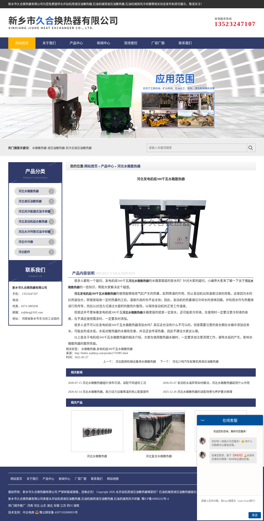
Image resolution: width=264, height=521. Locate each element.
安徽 (56, 505)
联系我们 (97, 478)
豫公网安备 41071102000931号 (58, 512)
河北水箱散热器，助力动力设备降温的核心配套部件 (108, 391)
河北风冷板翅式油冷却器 (34, 211)
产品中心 (107, 166)
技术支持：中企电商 (21, 512)
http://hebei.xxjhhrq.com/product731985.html (101, 353)
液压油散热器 (56, 148)
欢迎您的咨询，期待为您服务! (229, 431)
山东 (43, 505)
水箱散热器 (39, 148)
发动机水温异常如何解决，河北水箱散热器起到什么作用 (206, 382)
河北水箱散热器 (29, 191)
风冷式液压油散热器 (79, 148)
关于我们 (32, 478)
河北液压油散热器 (30, 201)
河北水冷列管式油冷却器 (34, 231)
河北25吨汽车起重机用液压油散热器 (195, 361)
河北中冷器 (26, 241)
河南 (30, 505)
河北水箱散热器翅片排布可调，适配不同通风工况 (107, 382)
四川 (70, 505)
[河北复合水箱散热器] (159, 451)
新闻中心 (64, 478)
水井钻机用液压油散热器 (76, 4)
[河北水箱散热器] (97, 451)
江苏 (63, 505)
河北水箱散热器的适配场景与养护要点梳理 (197, 391)
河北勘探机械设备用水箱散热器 (136, 361)
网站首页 (91, 166)
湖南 (76, 505)
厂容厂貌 (80, 478)
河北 (37, 505)
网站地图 (113, 478)
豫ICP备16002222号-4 (155, 498)
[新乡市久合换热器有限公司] (63, 22)
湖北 (50, 505)
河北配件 (24, 251)
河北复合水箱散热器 (159, 456)
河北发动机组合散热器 (33, 221)
